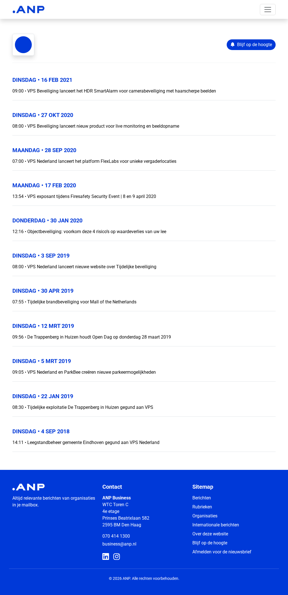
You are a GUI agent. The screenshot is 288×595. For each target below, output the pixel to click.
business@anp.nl (119, 544)
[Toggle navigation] (268, 9)
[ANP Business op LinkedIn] (105, 557)
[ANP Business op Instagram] (116, 557)
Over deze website (210, 534)
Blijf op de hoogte (209, 543)
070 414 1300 (116, 536)
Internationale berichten (215, 525)
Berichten (201, 498)
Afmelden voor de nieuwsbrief (221, 552)
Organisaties (204, 516)
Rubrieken (202, 507)
